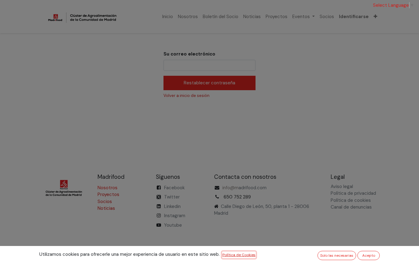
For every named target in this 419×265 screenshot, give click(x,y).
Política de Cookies (239, 254)
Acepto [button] (368, 255)
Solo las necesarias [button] (336, 255)
